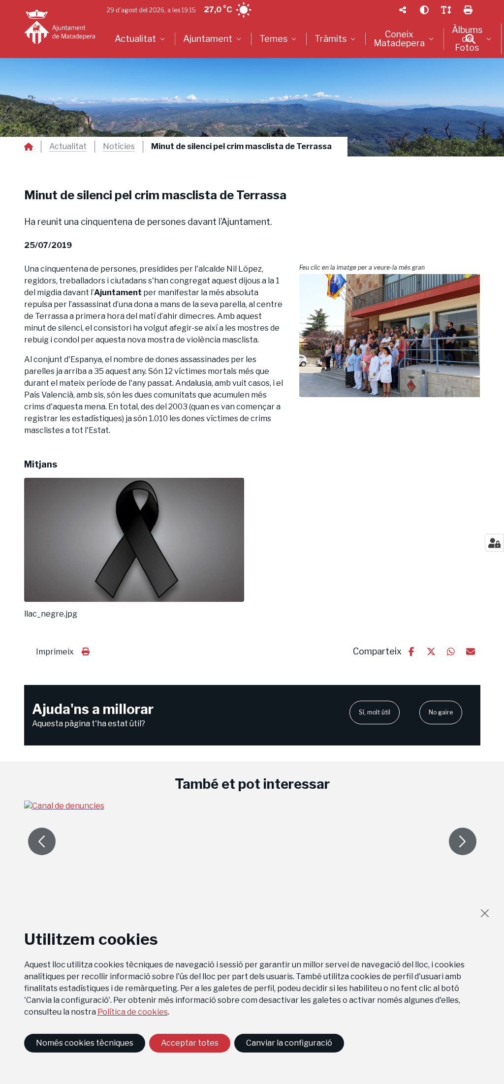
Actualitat (68, 147)
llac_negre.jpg (50, 614)
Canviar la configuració (289, 1043)
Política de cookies (132, 1012)
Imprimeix (55, 651)
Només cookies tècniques (84, 1043)
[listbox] (141, 38)
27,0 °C (218, 9)
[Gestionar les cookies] (494, 543)
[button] (389, 335)
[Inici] (59, 27)
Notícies (119, 147)
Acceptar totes (190, 1043)
